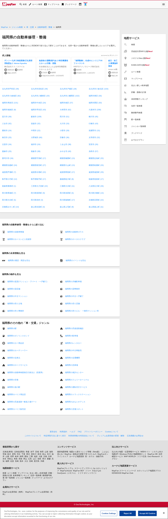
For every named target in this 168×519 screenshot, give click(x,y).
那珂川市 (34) (7, 158)
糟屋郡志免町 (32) (96, 158)
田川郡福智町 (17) (67, 200)
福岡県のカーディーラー (17, 350)
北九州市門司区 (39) (10, 89)
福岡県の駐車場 (71, 336)
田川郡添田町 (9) (38, 193)
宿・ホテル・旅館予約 (94, 456)
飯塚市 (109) (36, 117)
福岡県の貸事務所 (72, 289)
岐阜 (17, 456)
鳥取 (16, 459)
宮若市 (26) (93, 144)
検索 (4, 473)
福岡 (7, 461)
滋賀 (36, 456)
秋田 (42, 452)
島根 (20, 459)
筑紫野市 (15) (94, 130)
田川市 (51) (64, 117)
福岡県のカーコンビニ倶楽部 (19, 239)
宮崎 (31, 461)
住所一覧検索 (35, 475)
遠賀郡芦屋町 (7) (9, 172)
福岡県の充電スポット (74, 409)
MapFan (4, 27)
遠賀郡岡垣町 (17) (67, 172)
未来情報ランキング (21, 475)
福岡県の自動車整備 (15, 232)
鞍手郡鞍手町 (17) (38, 179)
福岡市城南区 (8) (9, 110)
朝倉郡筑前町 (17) (96, 179)
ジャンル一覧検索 (23, 478)
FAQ (80, 432)
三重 (31, 456)
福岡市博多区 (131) (10, 103)
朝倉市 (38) (35, 151)
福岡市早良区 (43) (38, 110)
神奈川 (33, 454)
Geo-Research (154, 456)
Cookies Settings (109, 513)
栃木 (9, 454)
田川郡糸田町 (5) (67, 193)
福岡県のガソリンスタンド (18, 336)
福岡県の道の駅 (13, 387)
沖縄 (42, 461)
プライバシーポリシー (93, 432)
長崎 (17, 461)
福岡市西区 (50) (95, 103)
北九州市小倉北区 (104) (98, 89)
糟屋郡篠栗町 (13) (67, 158)
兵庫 (50, 456)
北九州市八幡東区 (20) (40, 96)
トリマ (88, 471)
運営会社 (53, 432)
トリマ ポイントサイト (87, 473)
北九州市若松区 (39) (39, 89)
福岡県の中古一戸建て (74, 296)
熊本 (21, 461)
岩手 (32, 452)
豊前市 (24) (7, 130)
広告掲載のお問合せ (135, 436)
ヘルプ (72, 432)
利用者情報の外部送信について (81, 436)
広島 (30, 459)
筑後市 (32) (35, 123)
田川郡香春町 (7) (9, 193)
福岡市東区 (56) (95, 96)
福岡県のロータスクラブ (75, 239)
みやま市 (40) (65, 151)
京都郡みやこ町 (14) (10, 207)
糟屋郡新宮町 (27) (38, 165)
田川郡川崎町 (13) (96, 193)
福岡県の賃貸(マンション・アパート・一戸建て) (27, 281)
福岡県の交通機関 (72, 358)
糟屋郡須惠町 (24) (9, 165)
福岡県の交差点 (13, 358)
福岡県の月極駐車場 (73, 281)
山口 (34, 459)
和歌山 (10, 459)
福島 (51, 452)
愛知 (26, 456)
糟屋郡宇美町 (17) (38, 158)
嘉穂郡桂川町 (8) (67, 179)
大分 (26, 461)
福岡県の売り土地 (14, 303)
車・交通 (30, 27)
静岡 (21, 456)
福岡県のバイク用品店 (16, 394)
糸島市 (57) (93, 151)
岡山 (25, 459)
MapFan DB (153, 454)
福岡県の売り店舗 (72, 303)
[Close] (164, 513)
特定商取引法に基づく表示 (55, 436)
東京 (28, 454)
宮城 (37, 452)
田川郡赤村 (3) (37, 200)
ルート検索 (12, 473)
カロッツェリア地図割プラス (149, 471)
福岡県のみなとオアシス (75, 402)
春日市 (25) (7, 137)
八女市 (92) (7, 123)
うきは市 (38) (65, 144)
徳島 (39, 459)
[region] (84, 513)
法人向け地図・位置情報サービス (125, 452)
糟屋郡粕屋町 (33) (96, 165)
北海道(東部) (8, 452)
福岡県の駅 (12, 328)
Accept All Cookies (147, 513)
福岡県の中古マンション (17, 296)
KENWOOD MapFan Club (122, 473)
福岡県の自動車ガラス (74, 232)
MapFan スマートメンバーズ (124, 471)
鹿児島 (36, 461)
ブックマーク (37, 478)
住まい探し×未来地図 (38, 473)
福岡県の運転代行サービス (76, 387)
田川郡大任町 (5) (9, 200)
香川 (44, 459)
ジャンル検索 (17, 27)
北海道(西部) (19, 452)
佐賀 (12, 461)
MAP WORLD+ (130, 456)
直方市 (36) (7, 117)
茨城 (4, 454)
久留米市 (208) (95, 110)
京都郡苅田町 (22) (96, 200)
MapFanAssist (66, 471)
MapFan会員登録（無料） (13, 492)
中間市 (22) (35, 130)
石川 (49, 454)
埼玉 (18, 454)
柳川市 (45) (93, 117)
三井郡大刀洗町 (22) (39, 186)
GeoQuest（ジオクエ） (67, 473)
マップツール (23, 473)
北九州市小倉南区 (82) (11, 96)
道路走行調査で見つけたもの (84, 454)
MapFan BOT (78, 471)
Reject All (128, 513)
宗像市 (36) (64, 137)
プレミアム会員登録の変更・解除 (110, 436)
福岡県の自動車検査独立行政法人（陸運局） (25, 372)
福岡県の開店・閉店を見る (18, 260)
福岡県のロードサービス (17, 365)
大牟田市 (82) (65, 110)
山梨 (7, 456)
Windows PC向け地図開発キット (132, 454)
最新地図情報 (62, 452)
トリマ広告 (141, 456)
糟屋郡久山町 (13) (67, 165)
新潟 (39, 454)
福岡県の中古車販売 (73, 350)
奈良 (4, 459)
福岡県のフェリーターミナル (77, 380)
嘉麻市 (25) (7, 151)
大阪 (40, 456)
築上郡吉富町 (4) (38, 207)
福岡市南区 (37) (66, 103)
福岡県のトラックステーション (78, 394)
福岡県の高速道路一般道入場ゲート (22, 402)
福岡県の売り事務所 (15, 311)
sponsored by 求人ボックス (109, 55)
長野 (12, 456)
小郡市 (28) (64, 130)
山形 (46, 452)
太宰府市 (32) (94, 137)
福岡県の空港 (12, 380)
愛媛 (49, 459)
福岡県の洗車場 (71, 365)
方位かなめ (96, 471)
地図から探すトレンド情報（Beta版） (85, 452)
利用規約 (63, 432)
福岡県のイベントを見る (75, 260)
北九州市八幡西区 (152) (70, 96)
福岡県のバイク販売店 (16, 409)
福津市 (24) (35, 144)
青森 (27, 452)
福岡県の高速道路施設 (74, 328)
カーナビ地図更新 (76, 456)
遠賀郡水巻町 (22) (38, 172)
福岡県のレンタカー (73, 343)
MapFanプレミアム (65, 468)
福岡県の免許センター (74, 372)
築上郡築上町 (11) (96, 207)
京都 (45, 456)
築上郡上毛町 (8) (67, 207)
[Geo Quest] (85, 4)
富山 (44, 454)
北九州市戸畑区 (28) (68, 89)
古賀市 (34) (7, 144)
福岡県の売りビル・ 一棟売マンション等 (82, 311)
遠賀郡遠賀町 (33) (96, 172)
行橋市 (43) (93, 123)
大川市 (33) (64, 123)
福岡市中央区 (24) (38, 103)
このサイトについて (33, 436)
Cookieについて (111, 432)
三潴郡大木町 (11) (67, 186)
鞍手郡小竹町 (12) (9, 179)
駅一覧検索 (10, 478)
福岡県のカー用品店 (15, 343)
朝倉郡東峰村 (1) (9, 186)
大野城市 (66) (36, 137)
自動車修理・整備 (44, 27)
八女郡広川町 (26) (96, 186)
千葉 (23, 454)
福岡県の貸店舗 (13, 289)
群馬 (14, 454)
